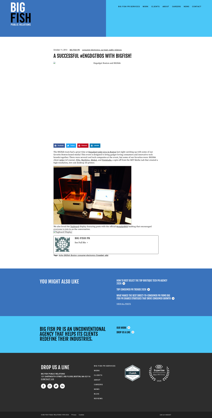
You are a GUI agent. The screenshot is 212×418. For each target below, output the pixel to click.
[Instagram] (49, 386)
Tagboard (74, 226)
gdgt (106, 255)
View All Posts (124, 304)
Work (145, 6)
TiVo (78, 160)
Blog (96, 394)
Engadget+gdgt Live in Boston (102, 152)
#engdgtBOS (122, 226)
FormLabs (106, 160)
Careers (176, 6)
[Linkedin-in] (62, 386)
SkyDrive (85, 160)
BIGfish (67, 255)
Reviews (98, 398)
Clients (155, 6)
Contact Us (47, 379)
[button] (59, 146)
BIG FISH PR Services (129, 6)
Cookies (81, 415)
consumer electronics (91, 50)
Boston (74, 255)
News (186, 6)
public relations (115, 50)
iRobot (94, 160)
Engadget (100, 255)
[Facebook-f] (43, 386)
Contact (196, 6)
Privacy (73, 415)
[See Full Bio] (87, 242)
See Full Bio (80, 242)
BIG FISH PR (75, 50)
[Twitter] (56, 386)
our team (104, 50)
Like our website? (165, 415)
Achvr (62, 160)
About (166, 6)
